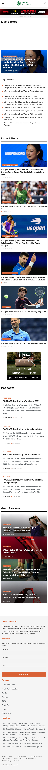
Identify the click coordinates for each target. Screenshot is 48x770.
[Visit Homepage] (24, 3)
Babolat (4, 693)
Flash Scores (6, 758)
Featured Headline (10, 56)
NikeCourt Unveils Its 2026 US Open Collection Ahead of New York (19, 529)
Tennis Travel (18, 758)
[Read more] (42, 417)
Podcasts (7, 398)
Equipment (7, 524)
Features (6, 202)
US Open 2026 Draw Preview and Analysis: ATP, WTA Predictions (23, 118)
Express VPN (6, 713)
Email (3, 665)
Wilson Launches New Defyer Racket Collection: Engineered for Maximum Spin (22, 596)
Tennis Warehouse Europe (11, 689)
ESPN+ (4, 701)
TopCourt (5, 697)
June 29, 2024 (18, 418)
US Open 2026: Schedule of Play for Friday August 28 (23, 114)
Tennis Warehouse (8, 685)
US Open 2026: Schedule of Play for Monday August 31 (23, 107)
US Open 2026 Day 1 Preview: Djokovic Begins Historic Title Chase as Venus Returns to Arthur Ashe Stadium (23, 103)
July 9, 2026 (7, 601)
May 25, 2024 (16, 443)
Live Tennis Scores (36, 756)
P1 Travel (5, 709)
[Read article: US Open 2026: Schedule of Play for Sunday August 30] (24, 329)
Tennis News (30, 758)
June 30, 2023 (16, 496)
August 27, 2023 (17, 468)
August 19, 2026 (9, 534)
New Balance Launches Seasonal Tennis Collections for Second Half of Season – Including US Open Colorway (21, 572)
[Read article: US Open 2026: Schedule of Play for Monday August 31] (24, 297)
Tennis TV (5, 705)
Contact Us (18, 761)
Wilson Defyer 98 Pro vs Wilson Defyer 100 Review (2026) (22, 551)
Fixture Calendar (21, 756)
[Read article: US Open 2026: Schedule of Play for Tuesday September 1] (24, 192)
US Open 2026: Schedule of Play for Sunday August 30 (23, 111)
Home (3, 756)
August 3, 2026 (8, 556)
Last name (5, 657)
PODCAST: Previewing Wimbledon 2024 (21, 401)
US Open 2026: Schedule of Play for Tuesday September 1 (24, 92)
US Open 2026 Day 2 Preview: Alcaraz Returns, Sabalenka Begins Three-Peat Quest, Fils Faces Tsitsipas (24, 97)
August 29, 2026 (19, 71)
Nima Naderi (8, 71)
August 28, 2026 (7, 314)
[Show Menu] (3, 3)
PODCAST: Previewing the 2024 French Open (23, 429)
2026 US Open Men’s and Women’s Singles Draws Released (22, 124)
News (10, 756)
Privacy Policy (6, 761)
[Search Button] (45, 3)
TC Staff (7, 443)
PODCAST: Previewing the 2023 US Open (21, 454)
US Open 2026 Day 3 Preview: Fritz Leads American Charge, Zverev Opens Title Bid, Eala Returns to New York (20, 63)
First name (5, 649)
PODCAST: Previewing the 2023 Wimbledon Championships (23, 481)
